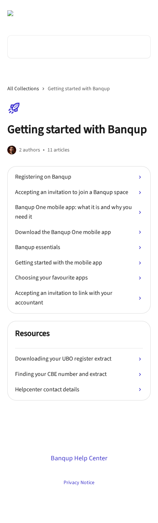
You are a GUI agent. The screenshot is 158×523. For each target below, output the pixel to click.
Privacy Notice (79, 482)
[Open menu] (144, 13)
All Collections (23, 88)
